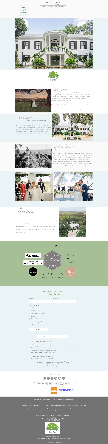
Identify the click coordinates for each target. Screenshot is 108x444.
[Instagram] (44, 378)
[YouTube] (59, 378)
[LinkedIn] (55, 378)
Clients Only (23, 12)
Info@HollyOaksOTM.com (52, 436)
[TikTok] (63, 378)
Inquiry (23, 5)
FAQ (23, 15)
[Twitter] (52, 378)
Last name (55, 298)
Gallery (23, 7)
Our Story (23, 10)
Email (38, 334)
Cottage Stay (23, 9)
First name (31, 298)
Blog (23, 14)
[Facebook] (48, 378)
